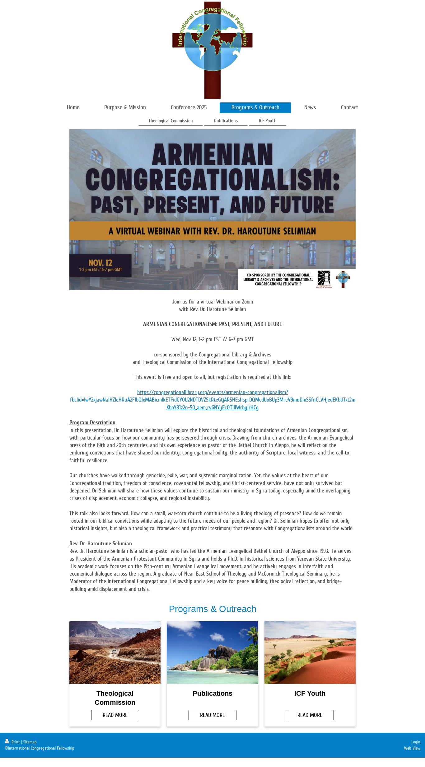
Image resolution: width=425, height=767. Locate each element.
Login (415, 742)
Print (15, 742)
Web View (412, 748)
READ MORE (115, 715)
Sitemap (30, 742)
